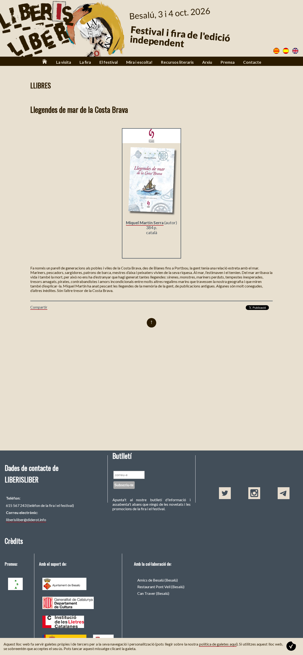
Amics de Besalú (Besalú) (157, 580)
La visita (63, 62)
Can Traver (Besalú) (153, 593)
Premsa (228, 62)
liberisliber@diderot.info (26, 519)
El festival (108, 62)
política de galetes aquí (217, 644)
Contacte (252, 62)
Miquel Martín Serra (145, 222)
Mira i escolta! (139, 62)
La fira (85, 62)
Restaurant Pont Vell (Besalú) (160, 586)
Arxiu (207, 62)
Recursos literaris (177, 62)
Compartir (38, 307)
